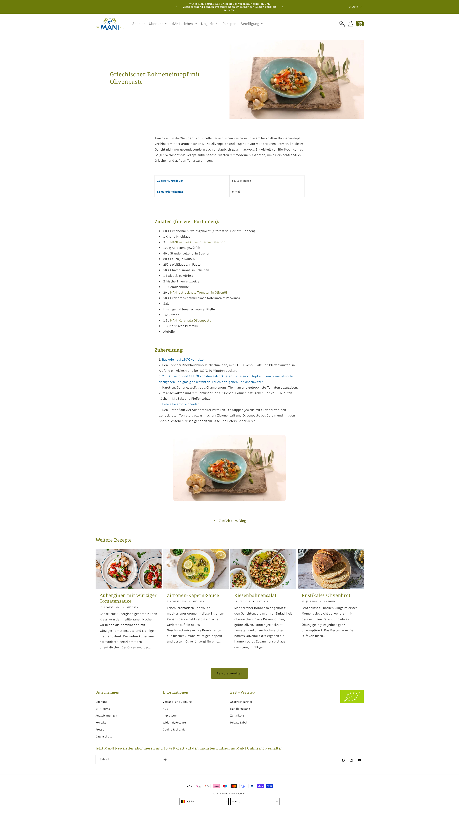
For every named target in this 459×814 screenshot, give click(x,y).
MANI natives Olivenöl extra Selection (198, 242)
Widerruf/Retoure (174, 722)
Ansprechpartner (241, 702)
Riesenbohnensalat (255, 595)
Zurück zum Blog (232, 520)
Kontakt (101, 722)
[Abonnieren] (165, 759)
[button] (138, 23)
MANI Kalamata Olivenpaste (190, 320)
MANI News (103, 709)
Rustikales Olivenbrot (326, 595)
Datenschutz (104, 736)
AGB (165, 709)
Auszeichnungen (106, 715)
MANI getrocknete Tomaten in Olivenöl (198, 292)
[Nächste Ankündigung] (282, 7)
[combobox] (204, 801)
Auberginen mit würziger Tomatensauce (128, 598)
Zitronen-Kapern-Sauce (193, 595)
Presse (100, 729)
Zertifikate (237, 715)
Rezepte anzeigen (229, 673)
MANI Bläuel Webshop (233, 793)
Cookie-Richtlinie (174, 729)
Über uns (101, 702)
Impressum (170, 715)
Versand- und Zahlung (177, 702)
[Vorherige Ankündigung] (177, 7)
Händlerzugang (240, 709)
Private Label (238, 722)
